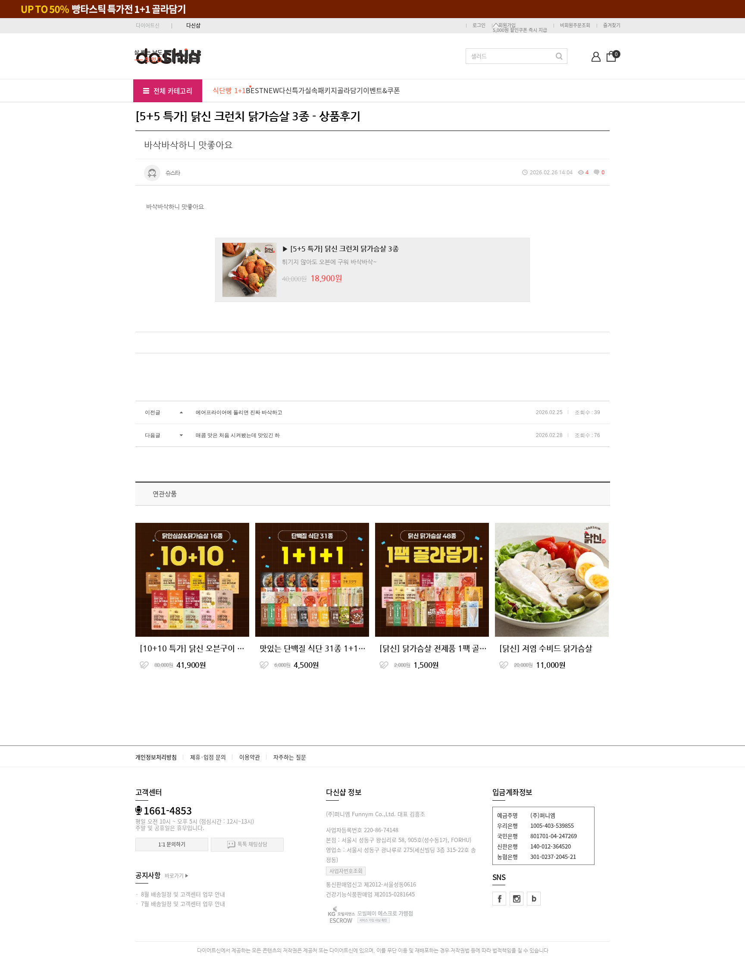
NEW (271, 90)
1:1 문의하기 (171, 844)
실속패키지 (321, 90)
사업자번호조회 (346, 871)
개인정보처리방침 (156, 757)
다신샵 (193, 25)
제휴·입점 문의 (208, 757)
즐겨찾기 (611, 25)
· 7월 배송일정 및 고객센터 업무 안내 (180, 903)
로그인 (479, 25)
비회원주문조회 (575, 25)
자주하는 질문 (289, 757)
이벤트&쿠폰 (381, 90)
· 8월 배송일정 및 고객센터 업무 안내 (180, 894)
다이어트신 (148, 25)
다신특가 (292, 90)
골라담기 (350, 90)
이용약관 (249, 757)
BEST (254, 90)
